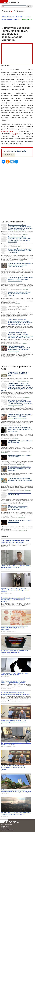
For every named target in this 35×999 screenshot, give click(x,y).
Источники (19, 16)
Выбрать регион (5, 827)
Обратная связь (5, 826)
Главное (4, 16)
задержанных (17, 134)
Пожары (17, 19)
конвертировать (7, 131)
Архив (11, 16)
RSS (13, 830)
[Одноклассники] (8, 162)
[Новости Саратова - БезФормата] (10, 2)
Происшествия (7, 19)
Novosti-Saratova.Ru (18, 151)
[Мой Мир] (16, 162)
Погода (27, 16)
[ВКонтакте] (3, 162)
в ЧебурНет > (27, 19)
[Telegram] (12, 162)
